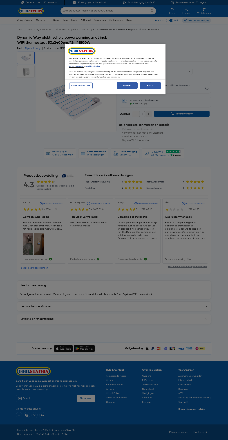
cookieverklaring (93, 66)
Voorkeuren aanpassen (81, 85)
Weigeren (127, 85)
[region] (115, 69)
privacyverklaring (76, 66)
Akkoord (150, 85)
